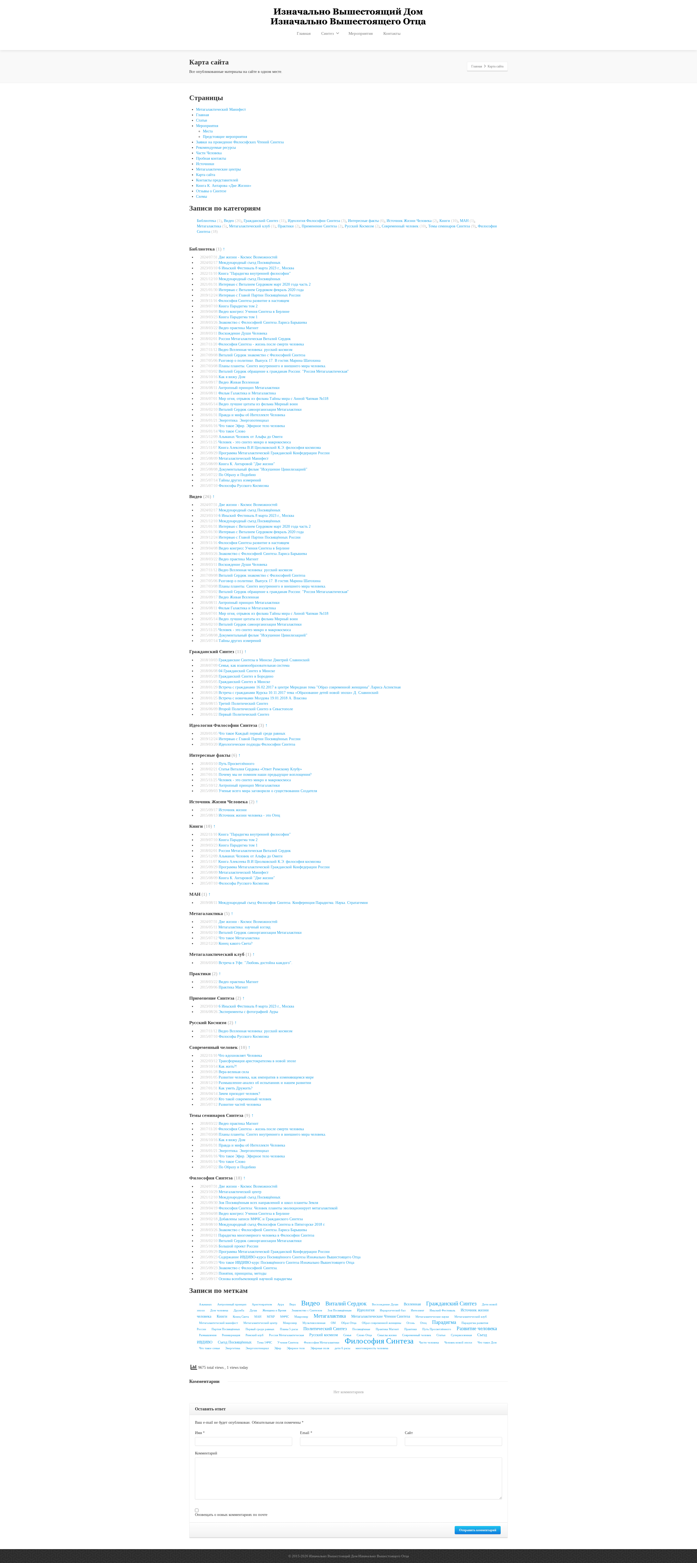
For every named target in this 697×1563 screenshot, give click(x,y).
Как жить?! (228, 1066)
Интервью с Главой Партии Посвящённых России (260, 295)
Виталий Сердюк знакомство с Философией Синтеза (262, 355)
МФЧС (284, 1316)
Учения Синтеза (287, 1342)
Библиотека (206, 221)
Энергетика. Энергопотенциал (244, 420)
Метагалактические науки (432, 1316)
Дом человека (219, 1310)
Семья (347, 1335)
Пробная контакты (211, 158)
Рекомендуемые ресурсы (216, 148)
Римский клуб (255, 1335)
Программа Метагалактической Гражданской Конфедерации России (274, 453)
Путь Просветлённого (236, 764)
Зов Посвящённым (339, 1310)
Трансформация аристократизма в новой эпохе (257, 1061)
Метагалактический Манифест (221, 109)
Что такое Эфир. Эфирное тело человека (252, 426)
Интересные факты (363, 221)
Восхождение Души (385, 1304)
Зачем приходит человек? (239, 1094)
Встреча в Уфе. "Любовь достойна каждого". (255, 963)
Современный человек (400, 226)
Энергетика (232, 1348)
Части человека (429, 1342)
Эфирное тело (296, 1348)
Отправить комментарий (477, 1530)
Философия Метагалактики (321, 1342)
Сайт (409, 1433)
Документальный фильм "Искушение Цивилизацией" (263, 469)
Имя (200, 1433)
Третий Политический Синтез (243, 704)
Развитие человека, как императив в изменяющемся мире (266, 1077)
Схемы (201, 196)
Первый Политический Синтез (244, 714)
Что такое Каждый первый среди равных (252, 733)
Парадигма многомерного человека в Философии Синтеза (266, 1235)
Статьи (201, 120)
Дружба (239, 1310)
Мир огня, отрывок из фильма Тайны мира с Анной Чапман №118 (273, 399)
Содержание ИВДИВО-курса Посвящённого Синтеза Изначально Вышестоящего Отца (289, 1257)
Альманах (205, 1304)
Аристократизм (262, 1304)
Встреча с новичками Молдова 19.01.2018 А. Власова (263, 698)
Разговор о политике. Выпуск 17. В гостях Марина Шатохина (269, 361)
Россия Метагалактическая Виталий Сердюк (255, 339)
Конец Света (241, 1316)
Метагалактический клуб (249, 226)
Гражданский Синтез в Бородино (246, 676)
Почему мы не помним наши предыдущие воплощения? (265, 775)
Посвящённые (361, 1329)
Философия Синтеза (379, 1340)
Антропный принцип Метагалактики (249, 388)
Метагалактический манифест (218, 1322)
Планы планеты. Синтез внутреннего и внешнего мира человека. (272, 366)
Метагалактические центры (218, 169)
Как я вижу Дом (232, 377)
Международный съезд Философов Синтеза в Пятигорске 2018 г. (272, 1224)
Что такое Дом (487, 1342)
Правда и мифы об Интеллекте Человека (252, 415)
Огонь (410, 1322)
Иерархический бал (392, 1310)
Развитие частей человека (240, 1104)
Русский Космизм (359, 226)
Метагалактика (209, 226)
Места (208, 131)
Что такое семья (209, 1348)
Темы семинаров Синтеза (449, 226)
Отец (423, 1322)
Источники (205, 164)
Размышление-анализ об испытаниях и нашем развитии (265, 1083)
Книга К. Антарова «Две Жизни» (223, 186)
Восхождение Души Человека (242, 333)
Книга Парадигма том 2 (238, 306)
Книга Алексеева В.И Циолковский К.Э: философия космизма (269, 448)
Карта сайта (205, 175)
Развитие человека (477, 1328)
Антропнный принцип (231, 1304)
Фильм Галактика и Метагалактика (247, 393)
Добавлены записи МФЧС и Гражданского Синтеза (261, 1219)
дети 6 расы (342, 1348)
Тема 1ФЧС (264, 1342)
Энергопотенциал (257, 1348)
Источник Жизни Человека (409, 221)
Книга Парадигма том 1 (238, 317)
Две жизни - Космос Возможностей (248, 257)
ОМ (333, 1322)
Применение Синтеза (319, 226)
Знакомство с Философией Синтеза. (248, 1268)
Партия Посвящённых (226, 1329)
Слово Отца (364, 1335)
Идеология (365, 1310)
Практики (286, 226)
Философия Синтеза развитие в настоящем (253, 301)
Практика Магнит (233, 987)
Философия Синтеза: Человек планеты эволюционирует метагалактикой (278, 1208)
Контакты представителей (217, 180)
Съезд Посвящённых (235, 1342)
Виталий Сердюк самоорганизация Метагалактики (260, 409)
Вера (292, 1304)
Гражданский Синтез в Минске (244, 682)
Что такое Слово (232, 431)
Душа (253, 1310)
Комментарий (206, 1453)
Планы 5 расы (289, 1329)
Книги (444, 221)
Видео (229, 221)
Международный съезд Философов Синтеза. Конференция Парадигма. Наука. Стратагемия (293, 903)
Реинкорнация (231, 1335)
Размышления (207, 1335)
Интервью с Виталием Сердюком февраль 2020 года (261, 290)
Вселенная (412, 1304)
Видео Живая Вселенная (239, 382)
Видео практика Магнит (238, 328)
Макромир (301, 1316)
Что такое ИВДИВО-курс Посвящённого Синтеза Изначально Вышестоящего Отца (286, 1263)
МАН (464, 221)
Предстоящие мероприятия (225, 137)
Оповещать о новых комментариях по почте (231, 1515)
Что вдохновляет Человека (240, 1056)
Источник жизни (233, 810)
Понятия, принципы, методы (242, 1273)
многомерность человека (372, 1348)
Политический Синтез (325, 1328)
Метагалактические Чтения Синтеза (380, 1316)
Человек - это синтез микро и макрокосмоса (254, 442)
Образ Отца (348, 1322)
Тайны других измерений (240, 480)
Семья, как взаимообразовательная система (254, 665)
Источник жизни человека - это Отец (249, 815)
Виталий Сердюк (345, 1303)
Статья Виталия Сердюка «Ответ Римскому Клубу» (260, 769)
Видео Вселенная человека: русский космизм (255, 350)
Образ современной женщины (381, 1322)
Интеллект (417, 1310)
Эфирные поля (319, 1348)
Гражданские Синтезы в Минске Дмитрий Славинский (264, 660)
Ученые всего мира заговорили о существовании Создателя (268, 791)
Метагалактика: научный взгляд (244, 927)
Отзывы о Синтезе (211, 191)
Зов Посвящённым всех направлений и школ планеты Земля (268, 1203)
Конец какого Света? (235, 943)
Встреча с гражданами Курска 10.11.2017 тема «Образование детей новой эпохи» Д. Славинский (298, 693)
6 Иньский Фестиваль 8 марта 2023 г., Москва (256, 268)
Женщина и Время (274, 1310)
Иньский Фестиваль (442, 1310)
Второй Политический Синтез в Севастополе (256, 709)
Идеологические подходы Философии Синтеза (257, 744)
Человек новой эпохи (458, 1342)
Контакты (392, 33)
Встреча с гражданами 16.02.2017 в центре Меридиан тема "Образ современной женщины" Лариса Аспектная (310, 687)
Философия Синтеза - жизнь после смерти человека (261, 344)
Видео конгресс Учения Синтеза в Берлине (254, 312)
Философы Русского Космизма (244, 486)
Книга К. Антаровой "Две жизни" (247, 464)
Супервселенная (461, 1335)
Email (306, 1433)
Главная (304, 33)
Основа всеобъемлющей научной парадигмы (255, 1279)
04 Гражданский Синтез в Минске (247, 671)
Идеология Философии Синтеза (314, 221)
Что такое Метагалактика (239, 938)
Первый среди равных (260, 1329)
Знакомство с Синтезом (307, 1310)
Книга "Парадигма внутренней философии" (254, 273)
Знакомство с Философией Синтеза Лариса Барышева (263, 322)
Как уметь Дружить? (235, 1088)
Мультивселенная (313, 1322)
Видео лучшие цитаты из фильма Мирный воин (258, 404)
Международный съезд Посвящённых (249, 263)
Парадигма (444, 1322)
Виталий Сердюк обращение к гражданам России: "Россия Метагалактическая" (284, 371)
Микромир (290, 1322)
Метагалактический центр (240, 1192)
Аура (280, 1304)
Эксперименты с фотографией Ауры (248, 1012)
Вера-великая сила (234, 1072)
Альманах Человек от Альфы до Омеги (251, 437)
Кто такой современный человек (245, 1099)
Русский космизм (323, 1335)
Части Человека (209, 153)
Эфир (277, 1348)
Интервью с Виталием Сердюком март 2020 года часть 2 (265, 284)
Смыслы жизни (387, 1335)
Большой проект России (238, 1246)
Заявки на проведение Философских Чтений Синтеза (240, 142)
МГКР (271, 1316)
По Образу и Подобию (237, 475)
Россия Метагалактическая (286, 1335)
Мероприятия (360, 33)
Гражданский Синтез (261, 221)
